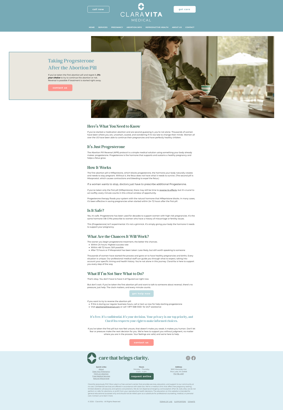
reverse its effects (168, 190)
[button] (103, 27)
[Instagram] (188, 358)
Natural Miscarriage (101, 378)
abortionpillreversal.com (108, 307)
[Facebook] (193, 358)
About (101, 369)
